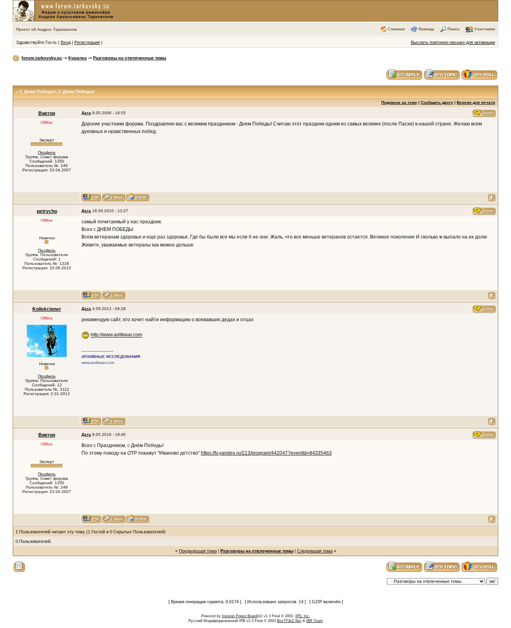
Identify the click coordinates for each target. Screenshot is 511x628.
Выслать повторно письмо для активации (453, 42)
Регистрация (87, 42)
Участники (484, 29)
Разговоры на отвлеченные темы (129, 58)
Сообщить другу (437, 102)
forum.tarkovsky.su (42, 58)
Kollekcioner (46, 309)
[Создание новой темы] (442, 74)
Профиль (46, 152)
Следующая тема (315, 551)
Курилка (77, 58)
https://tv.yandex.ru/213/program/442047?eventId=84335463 (266, 453)
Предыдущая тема (198, 551)
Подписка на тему (399, 102)
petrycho (47, 211)
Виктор (46, 113)
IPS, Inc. (302, 616)
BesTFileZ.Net (289, 621)
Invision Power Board (239, 616)
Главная (396, 29)
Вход (66, 42)
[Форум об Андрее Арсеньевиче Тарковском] (64, 10)
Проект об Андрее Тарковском (46, 29)
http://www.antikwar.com (116, 335)
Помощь (426, 29)
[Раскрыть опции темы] (19, 566)
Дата (86, 113)
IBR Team (314, 621)
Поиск (454, 29)
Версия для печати (476, 102)
